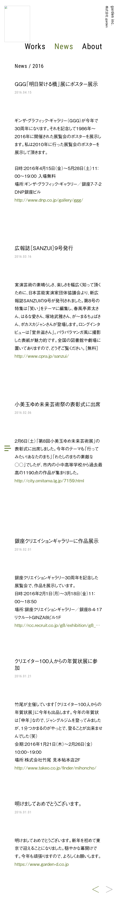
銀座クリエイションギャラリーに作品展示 (57, 540)
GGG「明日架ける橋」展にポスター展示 (56, 84)
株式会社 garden (107, 17)
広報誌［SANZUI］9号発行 (44, 248)
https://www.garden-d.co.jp (42, 864)
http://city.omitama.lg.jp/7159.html (49, 480)
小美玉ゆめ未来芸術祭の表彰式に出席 (58, 404)
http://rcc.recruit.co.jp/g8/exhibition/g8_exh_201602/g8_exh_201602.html (58, 625)
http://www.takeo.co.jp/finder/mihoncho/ (55, 767)
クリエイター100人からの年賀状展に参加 (56, 664)
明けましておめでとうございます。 (48, 803)
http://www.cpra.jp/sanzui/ (42, 356)
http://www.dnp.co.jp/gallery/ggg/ (49, 199)
